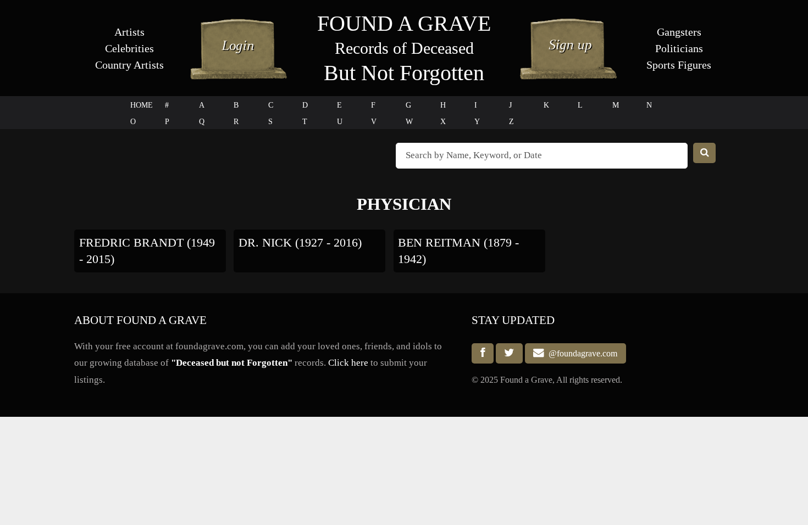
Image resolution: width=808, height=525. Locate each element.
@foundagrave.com (580, 353)
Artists (129, 32)
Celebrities (129, 48)
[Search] (704, 153)
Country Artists (129, 65)
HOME (141, 105)
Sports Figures (678, 65)
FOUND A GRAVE (404, 23)
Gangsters (679, 32)
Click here (348, 363)
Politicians (679, 48)
